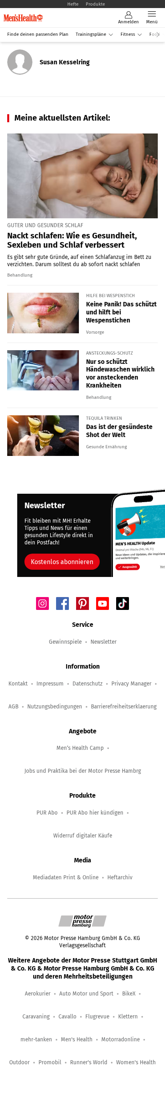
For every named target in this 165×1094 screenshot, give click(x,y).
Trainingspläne (91, 34)
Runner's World (88, 1062)
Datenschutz (87, 683)
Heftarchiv (120, 877)
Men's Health (77, 1039)
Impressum (50, 683)
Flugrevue (97, 1016)
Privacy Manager (131, 683)
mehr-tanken (36, 1039)
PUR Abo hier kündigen (94, 812)
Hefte (72, 4)
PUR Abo (47, 812)
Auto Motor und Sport (86, 993)
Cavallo (67, 1016)
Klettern (128, 1016)
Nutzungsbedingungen (54, 706)
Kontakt (18, 683)
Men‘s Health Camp (80, 748)
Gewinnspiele (65, 641)
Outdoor (19, 1062)
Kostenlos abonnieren (62, 562)
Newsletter (104, 641)
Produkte (95, 4)
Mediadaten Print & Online (66, 877)
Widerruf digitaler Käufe (82, 835)
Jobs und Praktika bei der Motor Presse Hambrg (82, 771)
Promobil (49, 1062)
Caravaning (36, 1016)
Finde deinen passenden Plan (37, 34)
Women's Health (136, 1062)
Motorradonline (120, 1039)
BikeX (128, 993)
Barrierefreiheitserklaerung (124, 706)
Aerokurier (37, 993)
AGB (13, 706)
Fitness (128, 34)
